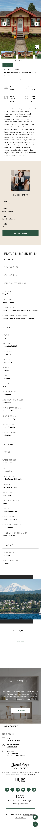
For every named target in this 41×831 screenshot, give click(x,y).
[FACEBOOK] (7, 790)
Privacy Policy (29, 814)
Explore (20, 642)
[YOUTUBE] (23, 790)
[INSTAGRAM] (12, 790)
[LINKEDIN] (18, 790)
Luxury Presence (20, 803)
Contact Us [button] (20, 710)
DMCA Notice (20, 817)
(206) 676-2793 (8, 211)
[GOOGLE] (29, 790)
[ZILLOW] (34, 790)
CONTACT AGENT (20, 233)
